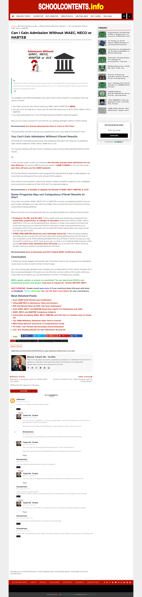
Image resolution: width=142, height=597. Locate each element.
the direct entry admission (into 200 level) (38, 244)
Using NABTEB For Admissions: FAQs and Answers (35, 303)
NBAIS (72, 106)
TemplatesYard (68, 594)
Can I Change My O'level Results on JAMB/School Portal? (119, 85)
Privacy (43, 582)
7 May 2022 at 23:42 (29, 434)
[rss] (121, 582)
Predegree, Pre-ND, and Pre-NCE (27, 218)
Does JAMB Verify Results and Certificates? (32, 300)
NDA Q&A (108, 16)
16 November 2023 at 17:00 (25, 518)
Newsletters (93, 582)
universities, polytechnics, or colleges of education (36, 221)
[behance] (124, 582)
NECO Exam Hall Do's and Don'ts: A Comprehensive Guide (38, 324)
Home (13, 26)
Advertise (38, 16)
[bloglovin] (115, 582)
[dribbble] (118, 582)
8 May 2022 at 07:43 (29, 444)
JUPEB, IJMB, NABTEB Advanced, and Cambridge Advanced (39, 234)
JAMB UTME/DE (63, 165)
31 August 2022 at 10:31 (30, 505)
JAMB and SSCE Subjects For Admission (52, 26)
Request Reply (24, 16)
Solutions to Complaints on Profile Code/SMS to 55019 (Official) (119, 51)
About (33, 582)
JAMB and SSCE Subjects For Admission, (59, 42)
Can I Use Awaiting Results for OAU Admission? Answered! (39, 330)
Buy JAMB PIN (52, 16)
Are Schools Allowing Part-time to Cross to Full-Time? (50, 126)
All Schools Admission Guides (27, 26)
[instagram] (127, 582)
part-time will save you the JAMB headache (30, 168)
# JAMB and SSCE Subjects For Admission (53, 341)
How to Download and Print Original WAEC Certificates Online (54, 252)
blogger (23, 391)
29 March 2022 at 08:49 (30, 417)
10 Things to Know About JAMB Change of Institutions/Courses (118, 42)
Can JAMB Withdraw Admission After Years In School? (37, 321)
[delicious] (130, 582)
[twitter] (107, 582)
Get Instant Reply (19, 582)
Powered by (109, 142)
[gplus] (110, 582)
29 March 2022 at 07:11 (24, 401)
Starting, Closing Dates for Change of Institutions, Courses (118, 59)
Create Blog (67, 16)
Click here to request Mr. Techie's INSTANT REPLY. (64, 283)
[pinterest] (113, 582)
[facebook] (104, 582)
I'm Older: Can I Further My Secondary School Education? (38, 327)
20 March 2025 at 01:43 (24, 531)
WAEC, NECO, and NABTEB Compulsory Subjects (34, 312)
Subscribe (114, 135)
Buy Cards (96, 16)
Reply (18, 409)
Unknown (20, 399)
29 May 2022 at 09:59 (30, 475)
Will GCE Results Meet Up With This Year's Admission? (37, 306)
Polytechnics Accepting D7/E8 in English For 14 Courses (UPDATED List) (119, 34)
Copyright (67, 582)
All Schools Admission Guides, (36, 42)
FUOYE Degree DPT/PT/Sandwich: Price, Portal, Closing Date (119, 93)
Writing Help (82, 16)
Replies (20, 413)
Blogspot (91, 594)
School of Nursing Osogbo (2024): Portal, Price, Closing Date (118, 76)
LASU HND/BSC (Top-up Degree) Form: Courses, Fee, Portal (118, 102)
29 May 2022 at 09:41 (23, 461)
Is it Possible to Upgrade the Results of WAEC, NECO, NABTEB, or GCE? (57, 190)
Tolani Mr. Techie (30, 415)
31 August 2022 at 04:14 (24, 489)
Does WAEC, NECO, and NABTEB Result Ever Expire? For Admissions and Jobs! (47, 309)
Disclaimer (54, 582)
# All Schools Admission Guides (26, 341)
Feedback (79, 582)
